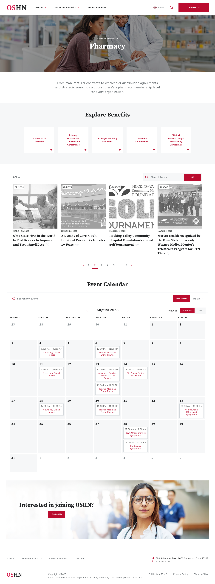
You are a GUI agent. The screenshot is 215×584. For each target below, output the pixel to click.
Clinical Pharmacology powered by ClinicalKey (176, 140)
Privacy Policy (180, 574)
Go (192, 177)
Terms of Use (201, 574)
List (200, 310)
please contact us (132, 577)
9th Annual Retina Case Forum (135, 374)
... (120, 265)
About (10, 558)
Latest (17, 176)
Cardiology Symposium (135, 447)
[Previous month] (87, 310)
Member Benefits (32, 558)
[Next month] (128, 310)
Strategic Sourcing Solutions (107, 140)
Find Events (181, 298)
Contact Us (194, 7)
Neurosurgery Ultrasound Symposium (191, 412)
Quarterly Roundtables (142, 140)
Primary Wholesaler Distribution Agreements (73, 140)
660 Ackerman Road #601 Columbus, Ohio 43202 (182, 558)
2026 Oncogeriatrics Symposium (135, 434)
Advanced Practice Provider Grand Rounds (107, 375)
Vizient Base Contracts (39, 140)
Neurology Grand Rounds (51, 353)
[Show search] (171, 7)
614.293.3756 (163, 561)
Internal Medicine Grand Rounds (107, 353)
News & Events (97, 7)
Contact (79, 558)
